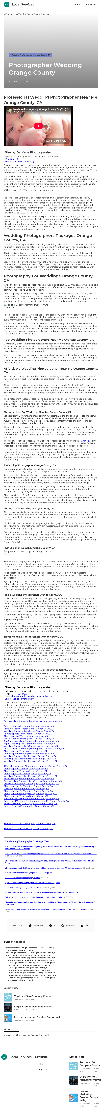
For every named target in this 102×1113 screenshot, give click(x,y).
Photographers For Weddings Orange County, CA (28, 734)
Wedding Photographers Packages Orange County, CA (31, 746)
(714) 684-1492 (12, 159)
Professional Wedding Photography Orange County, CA (31, 784)
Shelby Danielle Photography (19, 161)
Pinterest (70, 925)
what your (86, 441)
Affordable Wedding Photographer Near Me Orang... (31, 960)
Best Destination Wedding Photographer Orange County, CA (34, 749)
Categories (91, 4)
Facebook (38, 925)
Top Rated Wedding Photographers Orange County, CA (31, 741)
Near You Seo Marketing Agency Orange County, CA (29, 823)
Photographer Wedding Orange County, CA (25, 751)
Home (77, 4)
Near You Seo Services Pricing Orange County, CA (28, 828)
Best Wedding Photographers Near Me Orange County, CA (33, 721)
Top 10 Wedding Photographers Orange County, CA (29, 744)
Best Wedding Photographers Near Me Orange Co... (32, 978)
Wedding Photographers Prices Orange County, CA (29, 731)
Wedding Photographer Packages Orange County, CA (30, 761)
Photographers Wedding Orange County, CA (26, 736)
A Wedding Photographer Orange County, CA (26, 788)
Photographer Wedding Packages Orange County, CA (30, 754)
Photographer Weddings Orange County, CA (26, 796)
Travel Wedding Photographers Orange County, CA (32, 975)
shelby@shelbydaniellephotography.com (31, 696)
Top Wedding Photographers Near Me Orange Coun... (32, 958)
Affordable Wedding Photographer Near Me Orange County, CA (35, 766)
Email (88, 925)
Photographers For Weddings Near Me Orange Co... (32, 963)
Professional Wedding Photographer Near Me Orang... (30, 948)
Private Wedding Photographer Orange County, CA (29, 729)
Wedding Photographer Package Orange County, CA (30, 756)
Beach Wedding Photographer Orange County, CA (29, 726)
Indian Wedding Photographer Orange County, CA (29, 739)
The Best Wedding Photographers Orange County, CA (30, 803)
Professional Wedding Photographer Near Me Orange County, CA (36, 801)
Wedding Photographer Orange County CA (30, 55)
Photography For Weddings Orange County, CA (27, 774)
